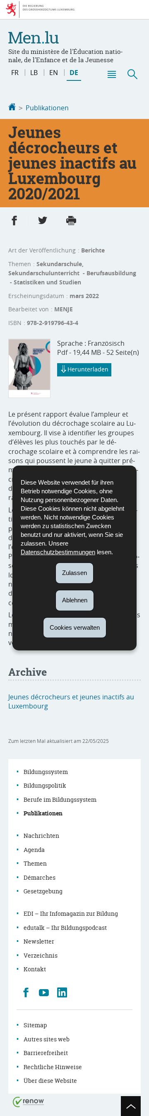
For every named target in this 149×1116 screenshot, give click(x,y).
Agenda (34, 850)
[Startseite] (12, 107)
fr (15, 72)
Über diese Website (50, 1080)
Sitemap (35, 1025)
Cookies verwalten (75, 627)
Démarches (39, 877)
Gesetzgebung (43, 891)
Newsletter (39, 941)
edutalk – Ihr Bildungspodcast (65, 928)
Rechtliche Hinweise (53, 1067)
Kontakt (35, 969)
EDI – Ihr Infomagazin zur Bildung (71, 913)
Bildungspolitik (45, 785)
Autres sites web (47, 1039)
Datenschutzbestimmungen (58, 552)
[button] (111, 74)
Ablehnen (74, 600)
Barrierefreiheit (46, 1053)
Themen (35, 863)
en (53, 72)
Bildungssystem (46, 772)
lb (34, 72)
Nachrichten (41, 835)
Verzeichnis (41, 955)
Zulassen (74, 572)
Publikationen (47, 107)
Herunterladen (87, 369)
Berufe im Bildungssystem (60, 799)
